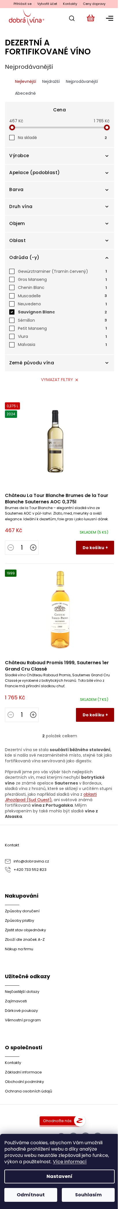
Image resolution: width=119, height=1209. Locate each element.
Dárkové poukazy (21, 1010)
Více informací (70, 1161)
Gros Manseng (62, 279)
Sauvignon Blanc (62, 312)
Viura (62, 336)
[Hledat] (70, 18)
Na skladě (62, 137)
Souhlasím (88, 1194)
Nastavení (59, 1176)
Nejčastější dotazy (22, 991)
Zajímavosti (16, 1001)
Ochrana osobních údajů (28, 1091)
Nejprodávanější (82, 81)
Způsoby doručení (22, 911)
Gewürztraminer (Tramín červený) (62, 271)
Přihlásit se (22, 4)
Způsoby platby (19, 920)
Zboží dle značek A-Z (25, 939)
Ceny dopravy (94, 4)
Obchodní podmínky (24, 1081)
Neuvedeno (62, 304)
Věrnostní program (23, 1020)
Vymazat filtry (57, 379)
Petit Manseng (62, 328)
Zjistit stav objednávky (25, 930)
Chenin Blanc (62, 287)
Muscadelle (62, 296)
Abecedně (25, 93)
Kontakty (70, 4)
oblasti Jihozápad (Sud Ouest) (51, 797)
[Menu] (108, 18)
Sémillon (62, 320)
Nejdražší (51, 81)
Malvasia (62, 344)
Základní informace (23, 1072)
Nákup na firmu (19, 949)
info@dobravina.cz (31, 861)
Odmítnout (31, 1194)
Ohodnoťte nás (57, 1121)
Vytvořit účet (47, 4)
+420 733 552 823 (30, 869)
